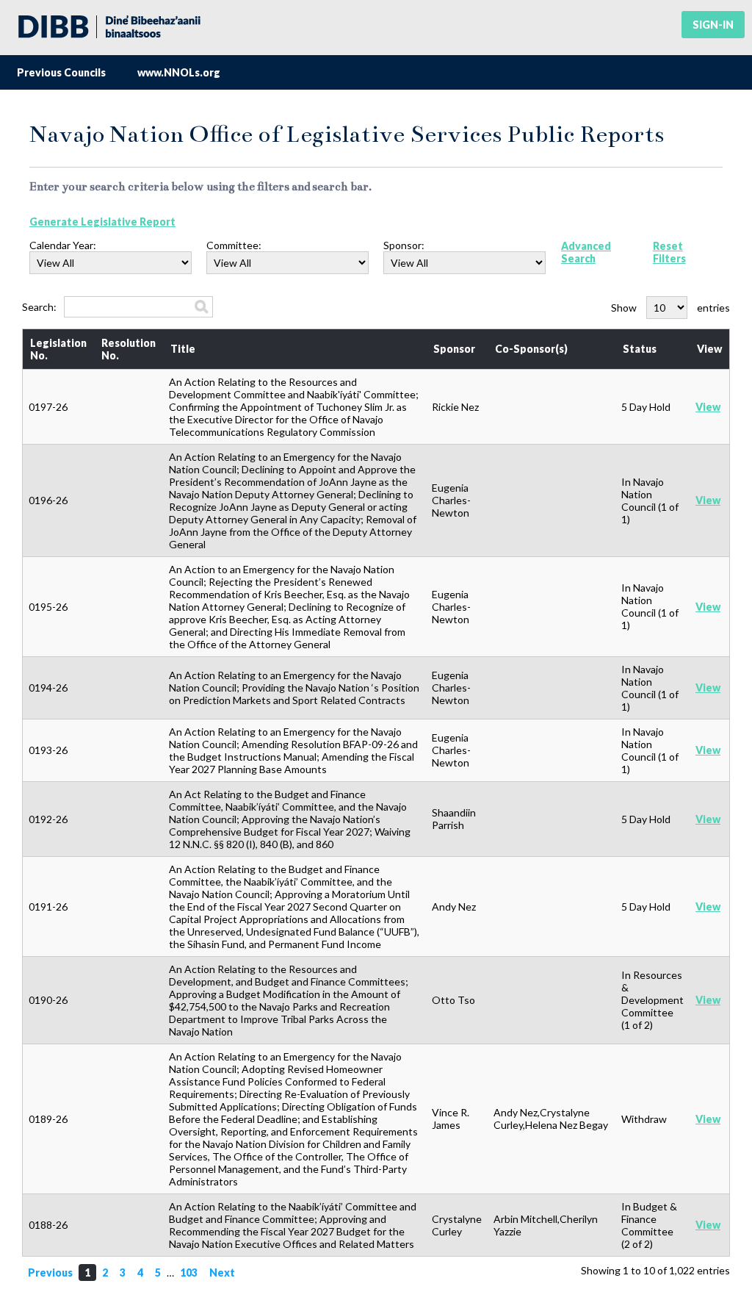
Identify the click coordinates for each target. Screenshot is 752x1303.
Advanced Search (586, 252)
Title (182, 348)
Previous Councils (61, 72)
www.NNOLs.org (178, 72)
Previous (50, 1272)
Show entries (670, 307)
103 (189, 1272)
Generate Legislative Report (102, 221)
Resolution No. (128, 349)
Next (222, 1272)
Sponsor (454, 348)
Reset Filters (669, 252)
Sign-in (713, 24)
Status (640, 348)
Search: (39, 307)
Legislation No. (58, 349)
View (709, 348)
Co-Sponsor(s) (531, 348)
